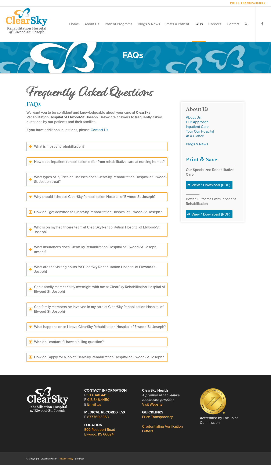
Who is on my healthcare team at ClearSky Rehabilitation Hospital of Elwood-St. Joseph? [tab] (97, 229)
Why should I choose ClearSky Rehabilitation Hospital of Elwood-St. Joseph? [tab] (95, 197)
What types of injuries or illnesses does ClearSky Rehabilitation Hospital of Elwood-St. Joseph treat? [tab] (100, 179)
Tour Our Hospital (200, 131)
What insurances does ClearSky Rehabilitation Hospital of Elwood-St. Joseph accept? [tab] (95, 249)
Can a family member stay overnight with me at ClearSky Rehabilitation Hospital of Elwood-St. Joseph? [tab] (99, 289)
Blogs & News (197, 144)
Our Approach (197, 122)
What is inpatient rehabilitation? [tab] (59, 146)
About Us (193, 117)
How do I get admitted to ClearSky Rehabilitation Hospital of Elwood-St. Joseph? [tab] (98, 212)
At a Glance (195, 136)
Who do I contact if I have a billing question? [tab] (69, 342)
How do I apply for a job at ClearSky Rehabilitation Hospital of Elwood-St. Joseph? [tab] (99, 357)
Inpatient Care (197, 127)
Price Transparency (248, 3)
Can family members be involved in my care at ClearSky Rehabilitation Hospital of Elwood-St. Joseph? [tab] (98, 309)
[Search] (246, 24)
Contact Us (99, 130)
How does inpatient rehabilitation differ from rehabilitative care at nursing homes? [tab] (99, 162)
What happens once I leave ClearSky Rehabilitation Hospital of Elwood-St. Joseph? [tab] (100, 327)
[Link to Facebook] (262, 24)
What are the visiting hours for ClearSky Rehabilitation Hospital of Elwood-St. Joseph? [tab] (95, 269)
